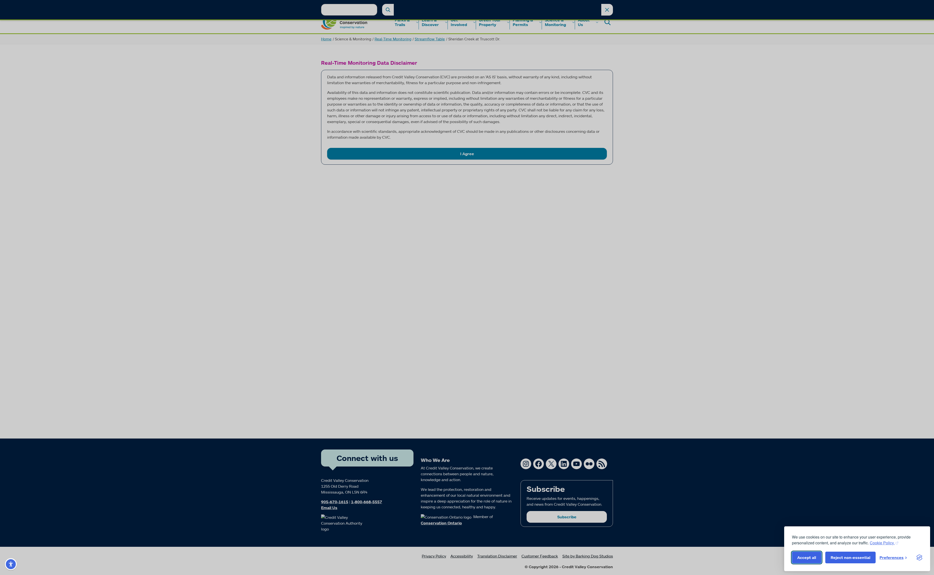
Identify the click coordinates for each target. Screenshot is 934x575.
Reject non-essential (850, 557)
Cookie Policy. (882, 543)
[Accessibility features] (11, 564)
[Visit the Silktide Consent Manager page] (919, 557)
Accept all (806, 557)
